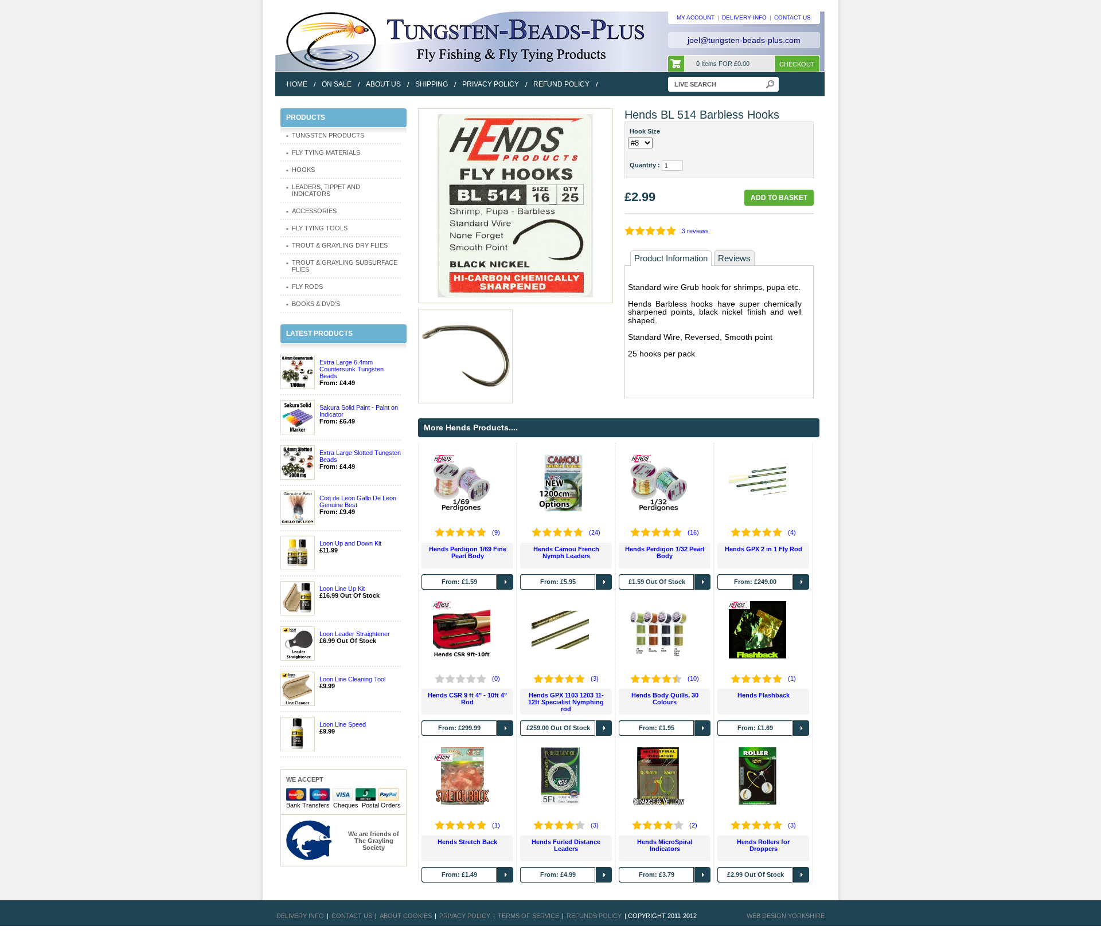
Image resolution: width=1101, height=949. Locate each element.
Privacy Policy (464, 915)
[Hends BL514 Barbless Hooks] (515, 205)
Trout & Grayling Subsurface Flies (344, 266)
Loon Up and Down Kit (350, 543)
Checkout (797, 64)
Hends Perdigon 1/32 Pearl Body (664, 552)
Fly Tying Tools (320, 228)
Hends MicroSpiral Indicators (664, 845)
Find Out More (505, 582)
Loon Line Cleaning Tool (352, 679)
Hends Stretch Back (467, 841)
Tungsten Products (328, 135)
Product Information (671, 258)
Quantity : (645, 165)
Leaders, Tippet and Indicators (326, 190)
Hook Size (646, 131)
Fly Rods (307, 286)
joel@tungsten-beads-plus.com (744, 40)
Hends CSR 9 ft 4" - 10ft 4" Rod (467, 698)
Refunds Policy (594, 915)
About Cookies (406, 915)
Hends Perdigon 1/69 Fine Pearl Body (467, 552)
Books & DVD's (316, 303)
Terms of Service (528, 915)
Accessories (314, 210)
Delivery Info (300, 915)
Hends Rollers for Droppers (763, 845)
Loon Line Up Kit (342, 588)
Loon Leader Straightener (354, 633)
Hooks (303, 169)
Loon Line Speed (342, 724)
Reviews (734, 258)
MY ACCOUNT (696, 17)
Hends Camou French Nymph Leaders (566, 552)
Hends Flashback (763, 695)
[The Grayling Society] (309, 839)
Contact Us (351, 915)
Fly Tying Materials (326, 152)
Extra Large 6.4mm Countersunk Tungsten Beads (351, 369)
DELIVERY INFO (744, 17)
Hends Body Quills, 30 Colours (664, 698)
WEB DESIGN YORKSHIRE (786, 915)
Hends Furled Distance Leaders (566, 845)
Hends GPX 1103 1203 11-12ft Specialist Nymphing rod (566, 702)
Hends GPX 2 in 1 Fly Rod (763, 549)
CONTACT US (792, 17)
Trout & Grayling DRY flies (340, 245)
